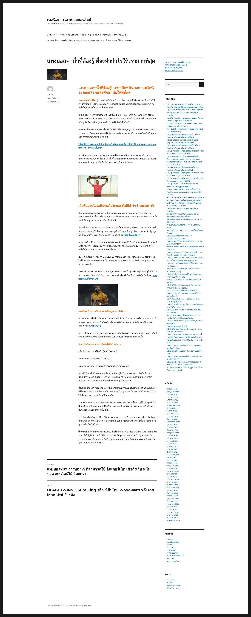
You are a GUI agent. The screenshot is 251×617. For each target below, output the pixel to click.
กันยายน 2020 (172, 493)
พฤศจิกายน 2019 (173, 520)
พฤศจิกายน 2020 (173, 488)
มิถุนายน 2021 (172, 468)
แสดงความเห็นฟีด (173, 585)
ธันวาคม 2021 (172, 452)
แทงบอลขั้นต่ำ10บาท (130, 235)
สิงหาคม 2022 (172, 430)
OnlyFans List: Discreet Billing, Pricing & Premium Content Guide (94, 35)
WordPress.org (173, 588)
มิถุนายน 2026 (172, 394)
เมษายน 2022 (172, 441)
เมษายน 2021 (172, 474)
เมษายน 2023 (172, 408)
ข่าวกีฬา (170, 545)
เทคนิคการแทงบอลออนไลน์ (69, 19)
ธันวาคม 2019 (172, 518)
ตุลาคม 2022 (172, 424)
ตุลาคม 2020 (172, 490)
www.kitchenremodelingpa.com (178, 62)
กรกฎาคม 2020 (173, 498)
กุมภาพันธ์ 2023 (173, 414)
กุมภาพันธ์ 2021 (173, 479)
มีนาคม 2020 (172, 509)
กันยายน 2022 (172, 427)
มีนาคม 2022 (172, 444)
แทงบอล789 (95, 325)
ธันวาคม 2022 (172, 419)
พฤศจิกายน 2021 (173, 455)
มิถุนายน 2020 (172, 501)
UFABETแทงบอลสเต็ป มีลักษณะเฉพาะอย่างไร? (184, 334)
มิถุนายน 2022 (172, 435)
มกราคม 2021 (172, 482)
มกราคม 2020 (172, 515)
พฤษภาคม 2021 (173, 471)
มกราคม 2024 (172, 400)
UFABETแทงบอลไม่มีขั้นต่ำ (177, 326)
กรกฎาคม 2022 (173, 433)
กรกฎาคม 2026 (173, 392)
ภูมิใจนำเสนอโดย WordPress (81, 605)
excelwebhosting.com (174, 68)
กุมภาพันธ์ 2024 (173, 397)
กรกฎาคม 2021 (173, 466)
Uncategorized (173, 542)
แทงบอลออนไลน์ (53, 102)
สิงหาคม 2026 (172, 389)
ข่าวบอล (170, 547)
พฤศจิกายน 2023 (173, 405)
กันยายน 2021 (172, 460)
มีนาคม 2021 (172, 477)
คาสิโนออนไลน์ (172, 553)
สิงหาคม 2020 (172, 496)
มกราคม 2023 (172, 416)
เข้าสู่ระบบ (170, 580)
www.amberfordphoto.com (176, 65)
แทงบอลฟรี (171, 558)
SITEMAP (51, 35)
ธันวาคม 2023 (172, 403)
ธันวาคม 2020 (172, 485)
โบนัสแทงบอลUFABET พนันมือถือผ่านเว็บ (182, 291)
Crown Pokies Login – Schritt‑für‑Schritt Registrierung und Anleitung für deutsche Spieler (184, 192)
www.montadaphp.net (174, 70)
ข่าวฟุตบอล (171, 550)
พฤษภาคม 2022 (173, 438)
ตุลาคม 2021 (171, 457)
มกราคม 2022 (172, 449)
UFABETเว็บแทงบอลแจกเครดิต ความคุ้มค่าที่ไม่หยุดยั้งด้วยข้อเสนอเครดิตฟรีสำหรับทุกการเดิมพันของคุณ (185, 340)
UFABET (170, 539)
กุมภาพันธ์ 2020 (173, 512)
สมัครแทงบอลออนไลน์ (175, 556)
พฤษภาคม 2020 (173, 504)
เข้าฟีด (169, 583)
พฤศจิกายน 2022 (173, 422)
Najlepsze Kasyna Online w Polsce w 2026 (184, 104)
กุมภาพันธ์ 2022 (173, 446)
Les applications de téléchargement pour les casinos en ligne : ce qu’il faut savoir (89, 40)
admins (50, 94)
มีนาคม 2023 (172, 411)
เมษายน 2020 (172, 507)
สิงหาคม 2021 (172, 463)
